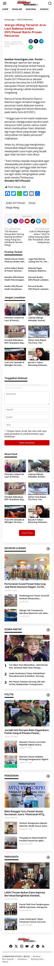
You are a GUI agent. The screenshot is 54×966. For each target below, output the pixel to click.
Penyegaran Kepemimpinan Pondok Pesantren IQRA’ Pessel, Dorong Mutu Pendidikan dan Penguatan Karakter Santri (33, 839)
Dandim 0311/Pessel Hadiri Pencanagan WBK (14, 278)
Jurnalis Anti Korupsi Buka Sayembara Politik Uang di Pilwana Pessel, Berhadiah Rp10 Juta (26, 732)
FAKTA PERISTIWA (11, 44)
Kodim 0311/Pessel (15, 203)
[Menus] (4, 3)
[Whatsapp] (30, 47)
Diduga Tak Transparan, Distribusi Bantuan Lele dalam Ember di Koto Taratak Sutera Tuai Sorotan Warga (34, 611)
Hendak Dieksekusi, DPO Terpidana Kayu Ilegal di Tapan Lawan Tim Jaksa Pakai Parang (14, 341)
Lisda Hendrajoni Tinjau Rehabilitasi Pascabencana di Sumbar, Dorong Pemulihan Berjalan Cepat (27, 674)
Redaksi (36, 956)
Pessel (32, 203)
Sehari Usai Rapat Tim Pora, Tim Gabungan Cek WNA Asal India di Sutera (38, 341)
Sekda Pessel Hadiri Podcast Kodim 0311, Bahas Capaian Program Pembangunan (14, 260)
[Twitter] (15, 221)
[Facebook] (10, 221)
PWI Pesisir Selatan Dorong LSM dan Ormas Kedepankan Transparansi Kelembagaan (27, 683)
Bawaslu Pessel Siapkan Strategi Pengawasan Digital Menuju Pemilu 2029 (33, 758)
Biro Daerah (8, 959)
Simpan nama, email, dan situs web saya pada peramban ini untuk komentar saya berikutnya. (25, 434)
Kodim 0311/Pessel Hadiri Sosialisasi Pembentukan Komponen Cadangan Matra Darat (13, 287)
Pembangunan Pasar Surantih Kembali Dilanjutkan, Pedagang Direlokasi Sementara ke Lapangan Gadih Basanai (34, 597)
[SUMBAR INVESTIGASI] (28, 3)
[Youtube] (27, 221)
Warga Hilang (12, 207)
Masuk (5, 962)
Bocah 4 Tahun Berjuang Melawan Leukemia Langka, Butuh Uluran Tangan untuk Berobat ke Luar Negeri (38, 363)
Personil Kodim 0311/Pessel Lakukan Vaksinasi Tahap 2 (38, 278)
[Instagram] (21, 221)
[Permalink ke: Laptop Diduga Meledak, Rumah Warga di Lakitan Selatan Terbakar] (39, 309)
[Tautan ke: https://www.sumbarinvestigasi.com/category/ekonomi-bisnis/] (48, 549)
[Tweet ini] (36, 41)
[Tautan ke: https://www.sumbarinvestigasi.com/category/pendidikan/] (48, 776)
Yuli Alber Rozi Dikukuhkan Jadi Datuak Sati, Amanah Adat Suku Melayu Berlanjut (28, 666)
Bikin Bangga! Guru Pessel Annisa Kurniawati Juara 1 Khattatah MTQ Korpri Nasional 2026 (24, 813)
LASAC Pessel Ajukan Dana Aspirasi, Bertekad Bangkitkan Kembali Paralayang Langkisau (24, 894)
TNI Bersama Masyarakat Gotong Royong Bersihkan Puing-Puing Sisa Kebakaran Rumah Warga (14, 236)
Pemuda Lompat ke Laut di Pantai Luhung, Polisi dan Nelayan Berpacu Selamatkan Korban (14, 319)
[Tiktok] (33, 221)
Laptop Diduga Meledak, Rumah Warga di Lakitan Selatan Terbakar (37, 319)
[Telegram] (38, 221)
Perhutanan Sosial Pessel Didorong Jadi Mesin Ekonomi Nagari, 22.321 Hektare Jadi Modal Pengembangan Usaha (25, 585)
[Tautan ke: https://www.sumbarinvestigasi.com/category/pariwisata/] (48, 857)
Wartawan (22, 959)
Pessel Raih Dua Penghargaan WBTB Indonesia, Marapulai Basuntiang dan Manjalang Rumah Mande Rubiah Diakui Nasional (34, 905)
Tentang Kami (37, 959)
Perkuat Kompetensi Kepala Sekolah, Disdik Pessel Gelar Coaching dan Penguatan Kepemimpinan (33, 824)
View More (27, 532)
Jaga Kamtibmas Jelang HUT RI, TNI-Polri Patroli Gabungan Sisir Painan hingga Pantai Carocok (39, 260)
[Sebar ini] (30, 41)
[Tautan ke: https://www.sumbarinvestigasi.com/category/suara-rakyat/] (48, 630)
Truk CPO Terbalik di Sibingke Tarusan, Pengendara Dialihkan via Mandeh (15, 363)
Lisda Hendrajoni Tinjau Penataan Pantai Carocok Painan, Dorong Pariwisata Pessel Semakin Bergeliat (32, 920)
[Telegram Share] (41, 41)
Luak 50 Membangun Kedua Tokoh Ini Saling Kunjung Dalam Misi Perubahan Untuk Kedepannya (39, 235)
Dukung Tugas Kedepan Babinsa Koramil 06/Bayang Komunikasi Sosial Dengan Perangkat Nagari (38, 269)
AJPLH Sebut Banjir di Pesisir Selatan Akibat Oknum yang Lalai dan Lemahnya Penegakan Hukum (14, 269)
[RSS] (44, 221)
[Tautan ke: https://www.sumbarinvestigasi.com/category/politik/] (48, 695)
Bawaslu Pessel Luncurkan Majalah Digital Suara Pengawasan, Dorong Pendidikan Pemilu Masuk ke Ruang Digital (33, 743)
